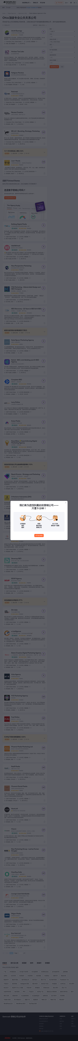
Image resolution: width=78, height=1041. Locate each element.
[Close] (66, 503)
